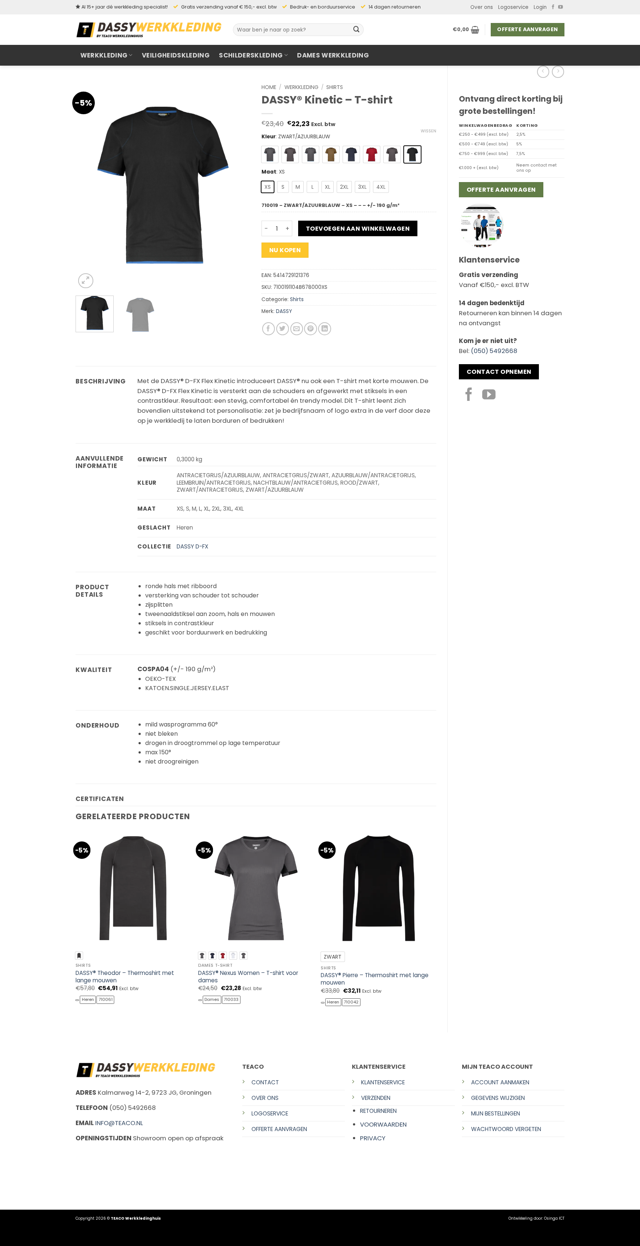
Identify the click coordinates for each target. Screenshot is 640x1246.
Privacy (373, 1138)
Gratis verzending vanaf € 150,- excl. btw (229, 7)
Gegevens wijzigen (498, 1098)
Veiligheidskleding (176, 55)
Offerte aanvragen (279, 1129)
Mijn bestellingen (495, 1113)
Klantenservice (383, 1082)
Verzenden (375, 1098)
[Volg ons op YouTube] (560, 7)
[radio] (269, 154)
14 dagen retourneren (395, 7)
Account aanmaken (500, 1082)
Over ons (481, 7)
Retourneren (378, 1111)
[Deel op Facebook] (268, 328)
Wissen (428, 131)
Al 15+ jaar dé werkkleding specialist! (124, 7)
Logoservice (513, 7)
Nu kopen (285, 250)
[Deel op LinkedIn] (324, 328)
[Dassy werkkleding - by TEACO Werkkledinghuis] (149, 30)
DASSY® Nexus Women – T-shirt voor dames (248, 976)
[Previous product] (558, 72)
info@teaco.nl (119, 1122)
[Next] (237, 185)
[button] (540, 7)
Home (268, 87)
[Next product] (543, 72)
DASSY (284, 311)
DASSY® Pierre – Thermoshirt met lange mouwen (375, 979)
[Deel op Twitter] (282, 328)
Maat (268, 172)
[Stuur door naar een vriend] (296, 328)
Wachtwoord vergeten (506, 1129)
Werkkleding (104, 55)
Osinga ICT (554, 1218)
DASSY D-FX (192, 546)
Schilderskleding (251, 55)
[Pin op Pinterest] (310, 328)
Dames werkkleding (333, 55)
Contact (265, 1082)
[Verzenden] (356, 29)
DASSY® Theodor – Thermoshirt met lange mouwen (125, 976)
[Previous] (88, 185)
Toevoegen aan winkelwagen (358, 228)
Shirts (334, 87)
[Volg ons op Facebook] (553, 7)
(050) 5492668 (494, 350)
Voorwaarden (383, 1124)
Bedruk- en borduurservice (322, 7)
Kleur (268, 136)
